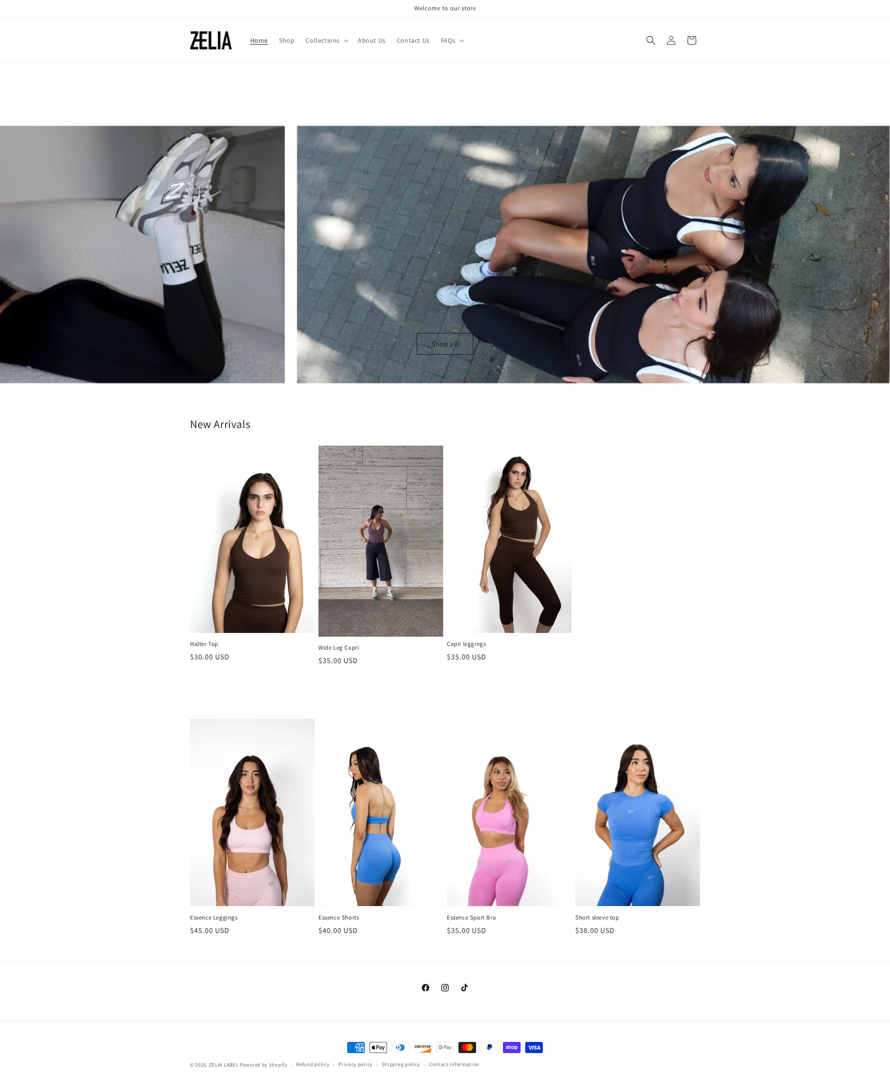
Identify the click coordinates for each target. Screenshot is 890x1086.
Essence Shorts (338, 917)
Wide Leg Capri (338, 648)
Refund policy (312, 1064)
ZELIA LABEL (224, 1064)
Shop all (445, 343)
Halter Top (204, 644)
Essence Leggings (214, 917)
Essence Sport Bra (471, 917)
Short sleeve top (597, 917)
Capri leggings (466, 644)
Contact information (454, 1064)
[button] (326, 40)
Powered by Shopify (263, 1064)
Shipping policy (401, 1064)
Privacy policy (355, 1064)
